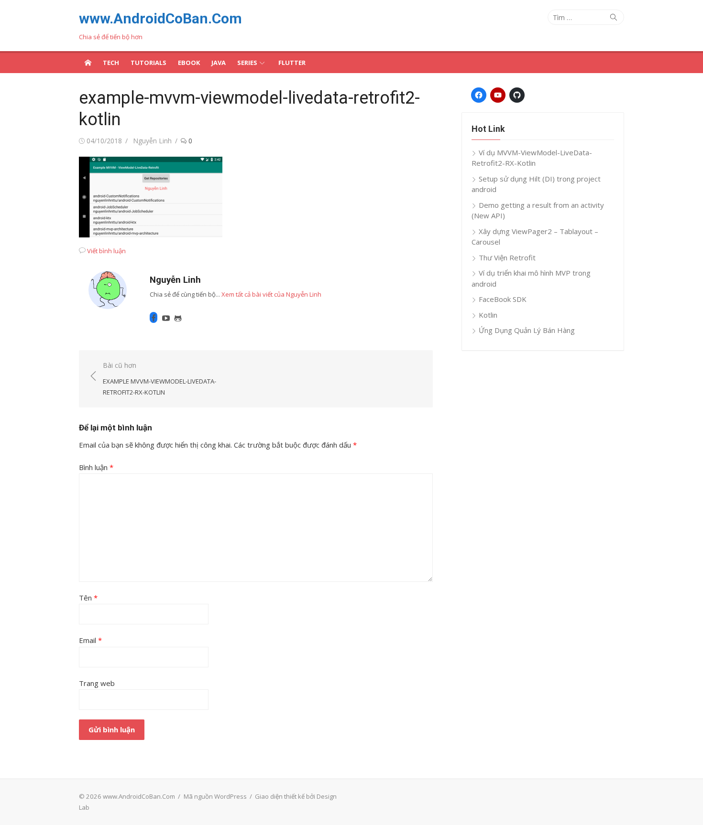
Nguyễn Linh (152, 140)
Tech (111, 62)
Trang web (97, 683)
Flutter (292, 62)
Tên (88, 597)
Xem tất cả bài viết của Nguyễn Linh (271, 294)
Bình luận (96, 467)
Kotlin (488, 315)
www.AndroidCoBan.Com (160, 18)
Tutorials (148, 62)
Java (218, 62)
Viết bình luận (106, 250)
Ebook (189, 62)
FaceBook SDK (503, 299)
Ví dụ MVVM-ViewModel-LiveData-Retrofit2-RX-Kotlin (532, 158)
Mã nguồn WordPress (215, 796)
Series (247, 62)
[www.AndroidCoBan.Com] (88, 62)
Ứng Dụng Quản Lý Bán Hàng (527, 330)
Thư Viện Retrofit (507, 257)
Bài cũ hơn (159, 378)
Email (90, 640)
